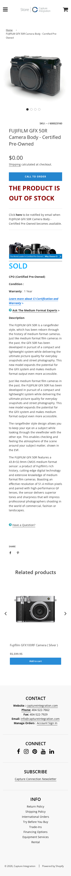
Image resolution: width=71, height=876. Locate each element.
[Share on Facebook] (11, 552)
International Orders (35, 817)
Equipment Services (35, 837)
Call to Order (35, 176)
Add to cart (35, 661)
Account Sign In (47, 723)
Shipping (15, 164)
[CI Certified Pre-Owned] (35, 256)
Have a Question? (23, 525)
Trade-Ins (35, 827)
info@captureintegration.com (40, 719)
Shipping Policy (35, 811)
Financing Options (35, 832)
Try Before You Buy (35, 822)
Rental (35, 842)
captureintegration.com (42, 705)
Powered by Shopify (53, 866)
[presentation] (5, 613)
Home (9, 30)
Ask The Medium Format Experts (34, 310)
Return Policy (35, 806)
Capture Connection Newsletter (35, 779)
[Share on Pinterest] (18, 552)
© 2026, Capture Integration (20, 866)
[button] (27, 109)
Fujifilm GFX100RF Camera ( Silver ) (34, 645)
